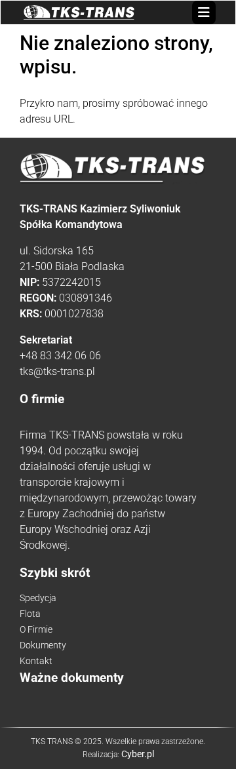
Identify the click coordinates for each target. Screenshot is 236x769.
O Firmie (36, 629)
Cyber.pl (137, 754)
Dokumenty (43, 645)
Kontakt (36, 661)
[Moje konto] (189, 11)
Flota (30, 613)
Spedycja (38, 598)
